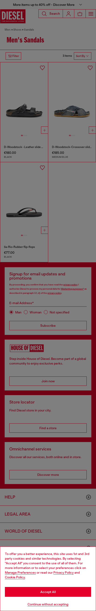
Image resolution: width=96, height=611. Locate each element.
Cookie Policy (15, 577)
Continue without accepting (48, 604)
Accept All (48, 592)
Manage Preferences (20, 572)
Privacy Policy (63, 572)
